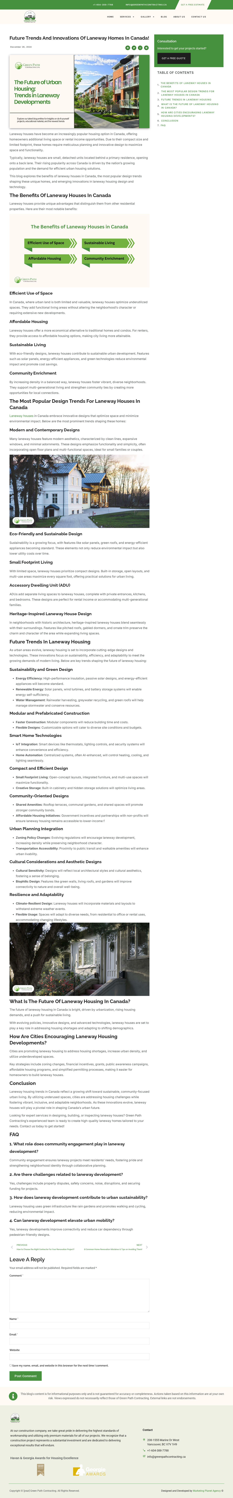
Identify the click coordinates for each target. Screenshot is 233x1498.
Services (125, 17)
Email (14, 1334)
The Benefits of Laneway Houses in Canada (186, 85)
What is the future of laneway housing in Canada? (189, 106)
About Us (179, 17)
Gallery (146, 17)
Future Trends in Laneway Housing (186, 99)
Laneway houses (21, 416)
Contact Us (198, 17)
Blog (164, 17)
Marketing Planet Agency (207, 1490)
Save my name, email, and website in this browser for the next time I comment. (60, 1365)
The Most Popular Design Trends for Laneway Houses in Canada (187, 93)
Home (110, 17)
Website (15, 1350)
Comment (16, 1275)
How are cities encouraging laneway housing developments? (188, 114)
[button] (127, 48)
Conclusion (169, 120)
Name (14, 1318)
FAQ (163, 125)
